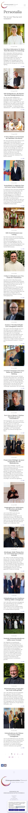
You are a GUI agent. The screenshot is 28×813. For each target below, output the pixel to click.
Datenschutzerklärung (20, 806)
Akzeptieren (11, 809)
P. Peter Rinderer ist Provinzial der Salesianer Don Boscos (14, 137)
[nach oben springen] (14, 773)
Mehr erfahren (21, 809)
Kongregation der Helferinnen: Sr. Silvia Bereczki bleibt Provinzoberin (14, 509)
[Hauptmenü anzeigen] (25, 5)
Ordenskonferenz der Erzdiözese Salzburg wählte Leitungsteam (14, 599)
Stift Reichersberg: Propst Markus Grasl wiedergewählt (14, 689)
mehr (22, 66)
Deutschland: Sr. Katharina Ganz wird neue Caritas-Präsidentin (14, 186)
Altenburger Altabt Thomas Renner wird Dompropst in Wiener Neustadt (14, 553)
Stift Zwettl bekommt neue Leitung (14, 233)
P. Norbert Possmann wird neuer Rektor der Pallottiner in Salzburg (14, 372)
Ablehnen (16, 809)
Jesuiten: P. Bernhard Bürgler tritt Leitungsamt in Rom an (14, 325)
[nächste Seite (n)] (15, 757)
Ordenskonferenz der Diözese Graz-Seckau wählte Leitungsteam (14, 734)
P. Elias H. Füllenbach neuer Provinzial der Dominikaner (14, 276)
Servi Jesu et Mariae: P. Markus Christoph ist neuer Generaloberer (14, 417)
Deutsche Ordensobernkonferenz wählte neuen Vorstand (14, 639)
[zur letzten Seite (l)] (18, 757)
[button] (2, 765)
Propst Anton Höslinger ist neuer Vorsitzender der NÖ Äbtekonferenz (14, 461)
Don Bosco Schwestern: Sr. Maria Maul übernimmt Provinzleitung (14, 50)
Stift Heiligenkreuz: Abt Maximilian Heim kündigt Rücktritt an (14, 94)
